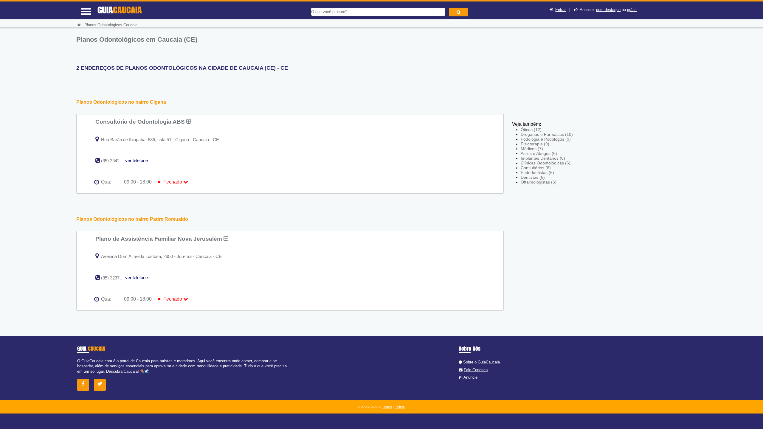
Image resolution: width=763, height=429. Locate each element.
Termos (387, 406)
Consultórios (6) (536, 167)
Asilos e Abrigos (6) (539, 153)
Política (400, 406)
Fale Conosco (476, 370)
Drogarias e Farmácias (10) (547, 134)
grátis (632, 9)
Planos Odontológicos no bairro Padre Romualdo (132, 219)
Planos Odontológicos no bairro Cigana (121, 102)
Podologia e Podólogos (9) (546, 139)
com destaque (608, 9)
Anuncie (470, 377)
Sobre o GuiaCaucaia (481, 362)
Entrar (560, 9)
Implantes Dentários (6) (543, 158)
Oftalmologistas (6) (538, 182)
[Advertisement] (556, 77)
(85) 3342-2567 (116, 160)
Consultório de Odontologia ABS (140, 121)
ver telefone (136, 160)
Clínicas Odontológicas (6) (545, 163)
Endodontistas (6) (537, 172)
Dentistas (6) (533, 177)
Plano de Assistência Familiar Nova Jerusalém (159, 238)
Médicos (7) (532, 148)
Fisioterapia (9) (535, 144)
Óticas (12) (531, 129)
